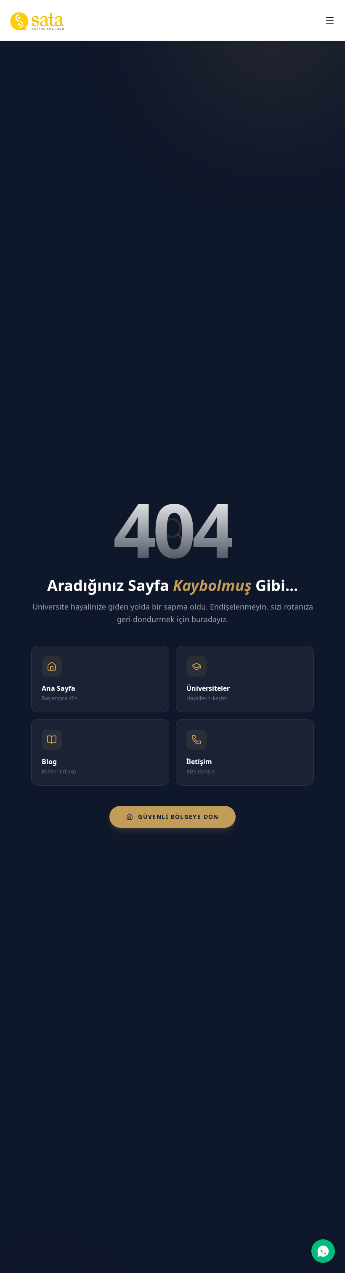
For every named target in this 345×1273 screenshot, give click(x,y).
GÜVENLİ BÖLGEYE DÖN (178, 817)
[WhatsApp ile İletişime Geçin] (323, 1251)
